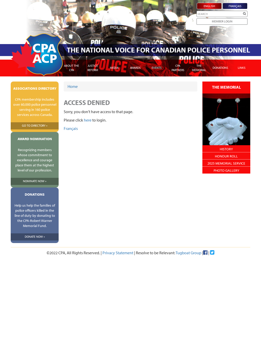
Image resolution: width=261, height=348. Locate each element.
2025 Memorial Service (226, 163)
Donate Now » (35, 236)
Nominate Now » (34, 181)
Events (157, 68)
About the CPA (71, 68)
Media (114, 68)
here (88, 120)
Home (73, 86)
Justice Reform (92, 68)
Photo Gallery (226, 170)
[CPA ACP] (37, 54)
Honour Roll (226, 156)
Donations (220, 68)
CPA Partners (178, 68)
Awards (135, 68)
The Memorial (199, 68)
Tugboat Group (188, 252)
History (226, 149)
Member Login (222, 21)
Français (71, 128)
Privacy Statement (117, 252)
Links (241, 68)
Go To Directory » (34, 125)
